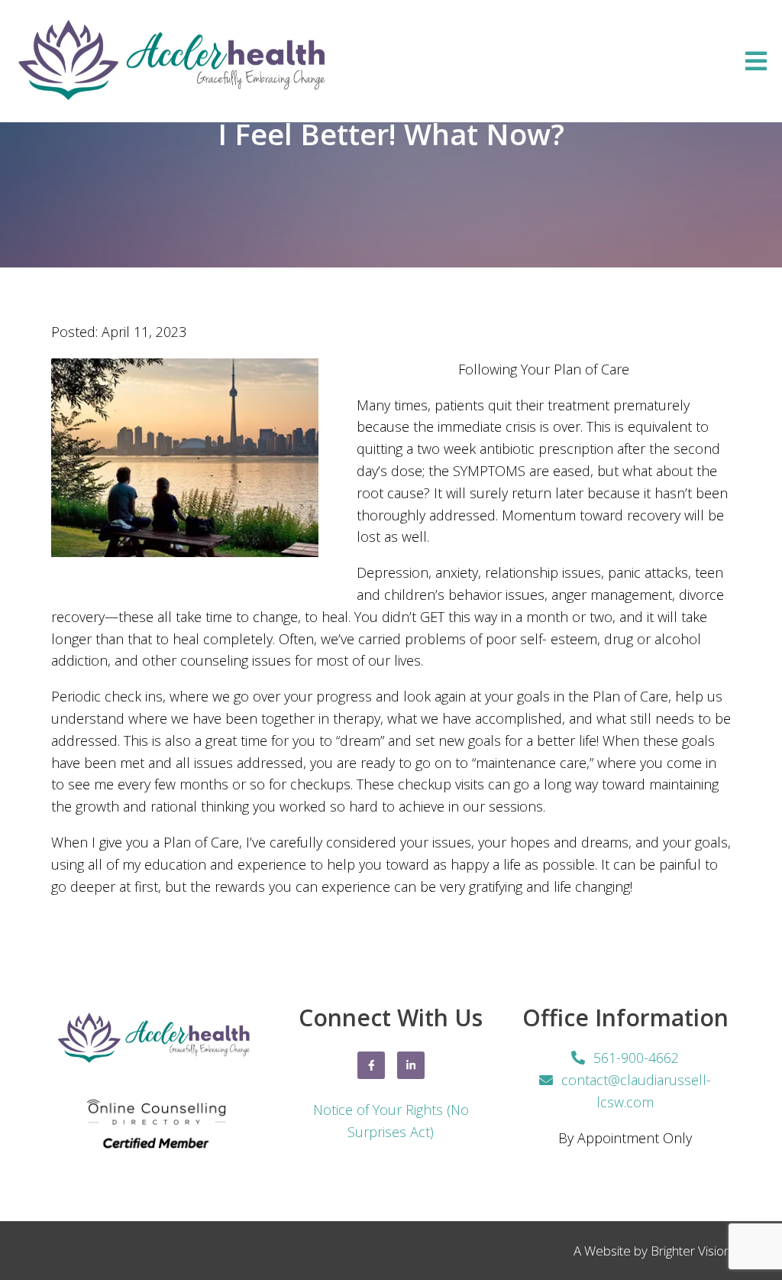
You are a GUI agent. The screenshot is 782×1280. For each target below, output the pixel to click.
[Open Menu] (756, 61)
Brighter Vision (691, 1250)
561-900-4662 (636, 1057)
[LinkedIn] (411, 1065)
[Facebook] (371, 1065)
